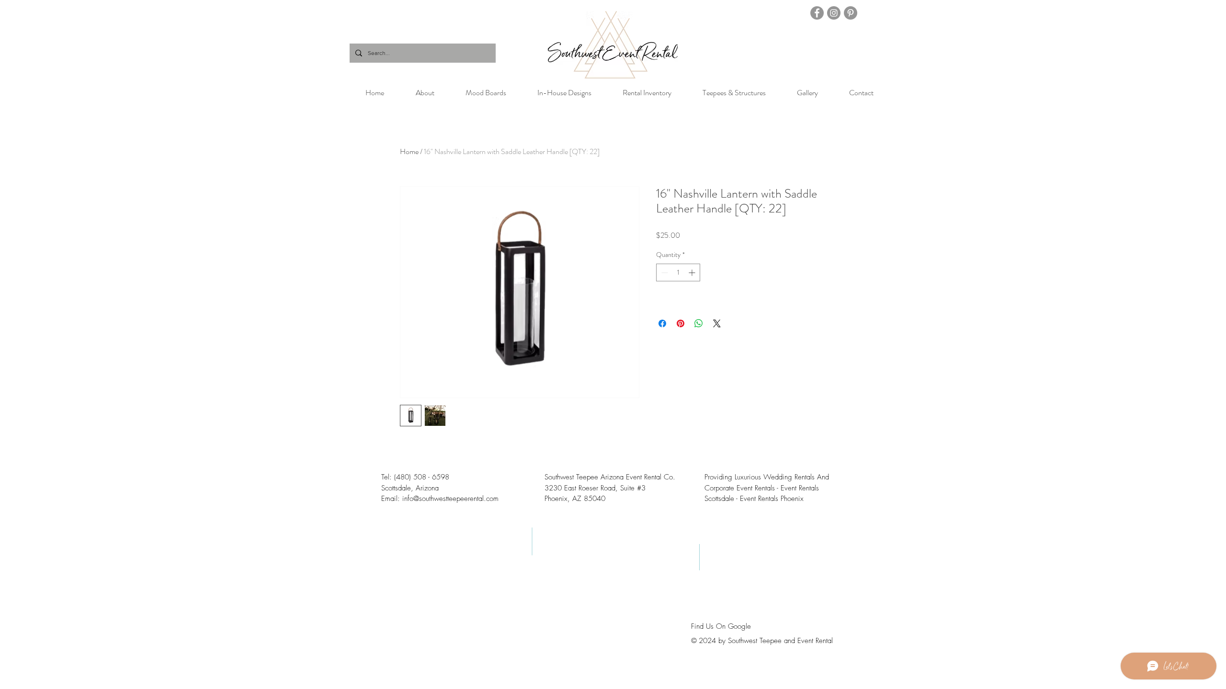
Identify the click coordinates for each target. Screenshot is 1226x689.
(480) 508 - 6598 (421, 477)
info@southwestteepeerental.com (450, 498)
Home (409, 151)
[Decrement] (664, 272)
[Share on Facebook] (662, 323)
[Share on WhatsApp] (698, 323)
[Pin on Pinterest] (680, 323)
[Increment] (693, 272)
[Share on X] (717, 323)
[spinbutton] (678, 272)
